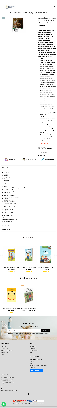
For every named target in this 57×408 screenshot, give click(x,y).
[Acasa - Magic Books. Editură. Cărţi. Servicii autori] (10, 7)
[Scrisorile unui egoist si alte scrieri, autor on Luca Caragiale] (18, 25)
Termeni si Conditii (5, 348)
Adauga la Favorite (43, 152)
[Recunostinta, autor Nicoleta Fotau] (11, 254)
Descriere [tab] (5, 167)
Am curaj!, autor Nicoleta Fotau (28, 267)
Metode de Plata (33, 346)
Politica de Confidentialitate (44, 333)
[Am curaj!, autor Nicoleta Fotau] (28, 254)
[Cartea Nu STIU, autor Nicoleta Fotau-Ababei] (45, 254)
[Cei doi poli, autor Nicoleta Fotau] (11, 295)
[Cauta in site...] (53, 7)
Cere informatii (42, 155)
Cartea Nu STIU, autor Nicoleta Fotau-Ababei (45, 267)
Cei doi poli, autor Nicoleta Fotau (11, 308)
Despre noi (3, 346)
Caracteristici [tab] (6, 226)
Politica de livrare (4, 352)
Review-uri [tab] (6, 230)
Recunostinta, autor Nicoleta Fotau (11, 267)
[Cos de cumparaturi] (55, 7)
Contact (2, 355)
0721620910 (5, 387)
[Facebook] (28, 394)
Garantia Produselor (34, 350)
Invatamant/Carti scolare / (40, 12)
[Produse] (2, 7)
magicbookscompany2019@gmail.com (7, 390)
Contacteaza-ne (37, 370)
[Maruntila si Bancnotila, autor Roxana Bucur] (28, 295)
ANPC (31, 352)
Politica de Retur (33, 348)
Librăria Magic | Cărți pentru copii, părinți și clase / (22, 12)
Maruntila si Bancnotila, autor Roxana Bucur (28, 308)
